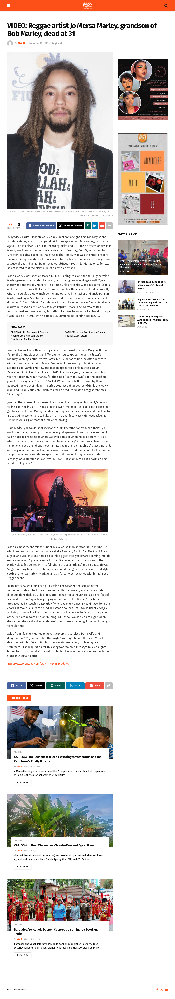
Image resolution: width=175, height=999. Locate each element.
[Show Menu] (8, 5)
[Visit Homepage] (87, 5)
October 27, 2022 (129, 271)
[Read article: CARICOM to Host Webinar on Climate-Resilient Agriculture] (60, 820)
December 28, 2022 (38, 43)
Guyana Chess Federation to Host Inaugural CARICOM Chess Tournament (152, 302)
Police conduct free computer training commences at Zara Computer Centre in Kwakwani (141, 264)
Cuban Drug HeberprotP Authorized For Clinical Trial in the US (152, 319)
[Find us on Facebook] (157, 990)
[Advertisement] (143, 357)
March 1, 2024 (145, 310)
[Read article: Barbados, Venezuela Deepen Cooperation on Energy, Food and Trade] (60, 905)
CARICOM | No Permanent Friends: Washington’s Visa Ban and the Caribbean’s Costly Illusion (29, 336)
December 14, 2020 (148, 292)
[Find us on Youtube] (166, 990)
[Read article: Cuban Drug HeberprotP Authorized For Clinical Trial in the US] (126, 321)
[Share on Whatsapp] (88, 225)
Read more (24, 782)
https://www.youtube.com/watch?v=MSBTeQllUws (38, 663)
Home (9, 16)
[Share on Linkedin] (95, 225)
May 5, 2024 (144, 327)
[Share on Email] (102, 225)
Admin (21, 43)
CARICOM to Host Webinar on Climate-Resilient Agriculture (54, 845)
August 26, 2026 (33, 767)
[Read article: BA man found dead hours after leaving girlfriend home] (126, 286)
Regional (19, 16)
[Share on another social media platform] (109, 225)
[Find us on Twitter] (161, 990)
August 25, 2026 (33, 851)
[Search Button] (166, 5)
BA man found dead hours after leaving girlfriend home (151, 285)
